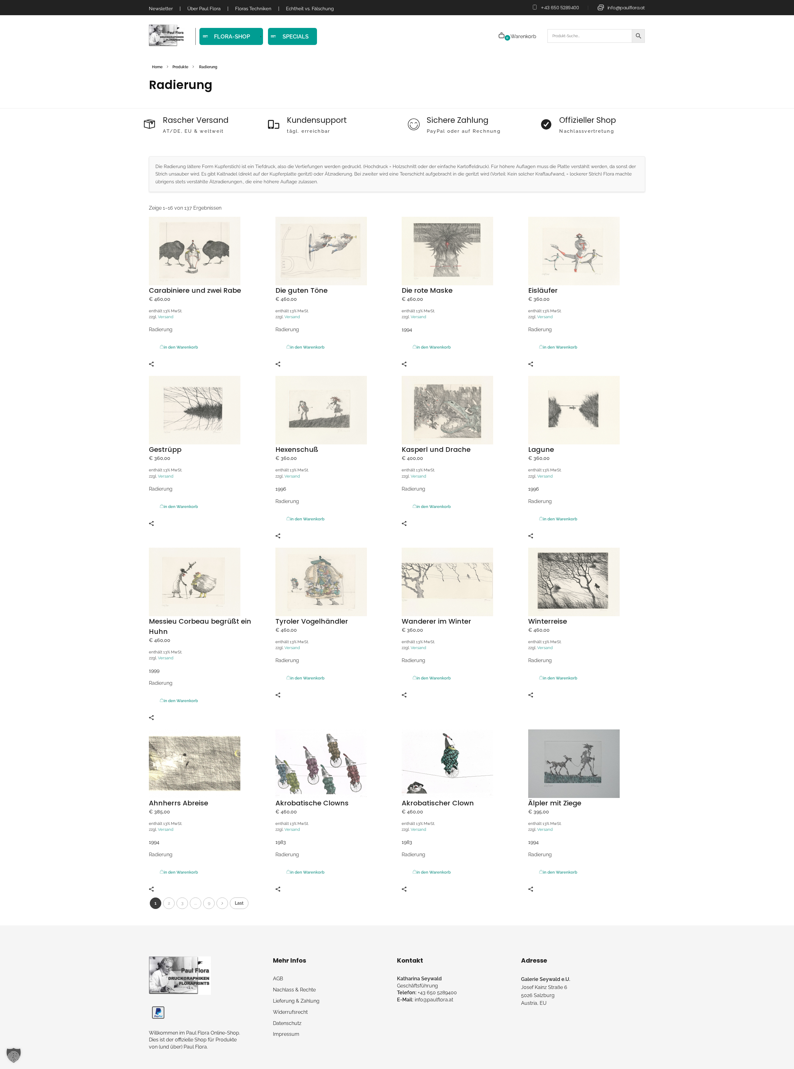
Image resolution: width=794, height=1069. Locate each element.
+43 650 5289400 (560, 7)
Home (157, 67)
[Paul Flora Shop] (167, 35)
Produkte (180, 67)
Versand (165, 316)
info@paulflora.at (626, 7)
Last (239, 903)
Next (222, 903)
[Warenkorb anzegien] (502, 36)
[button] (13, 1055)
